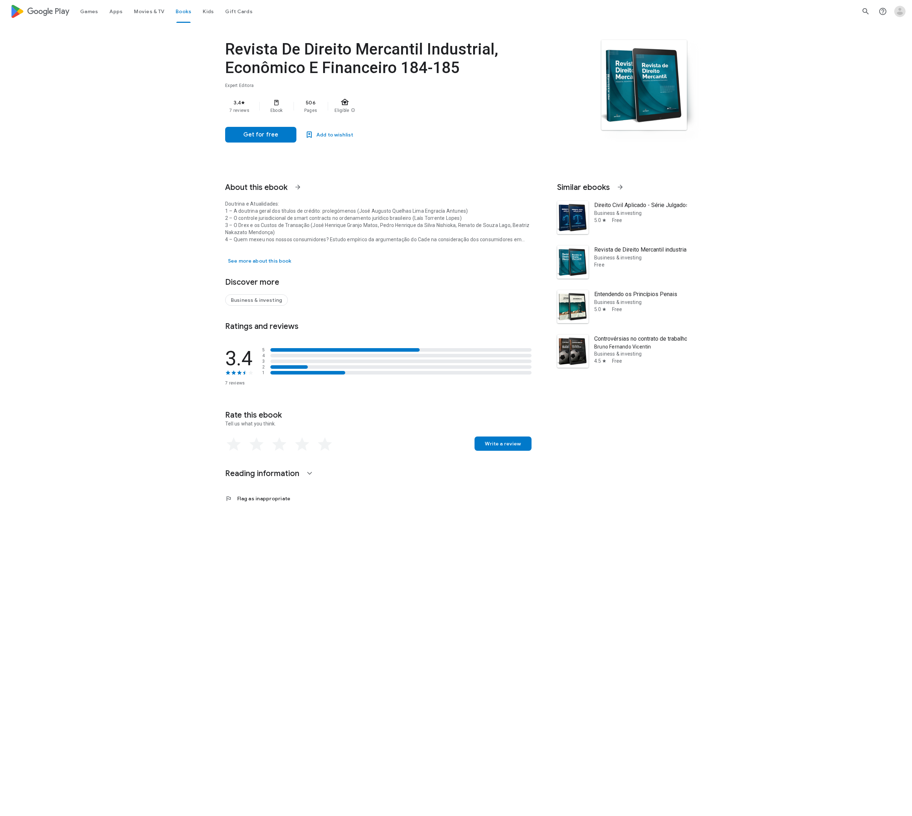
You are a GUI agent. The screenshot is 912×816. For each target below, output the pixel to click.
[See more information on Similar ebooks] (620, 187)
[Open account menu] (899, 11)
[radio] (233, 444)
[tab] (89, 11)
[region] (367, 106)
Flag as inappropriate (257, 498)
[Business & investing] (256, 300)
